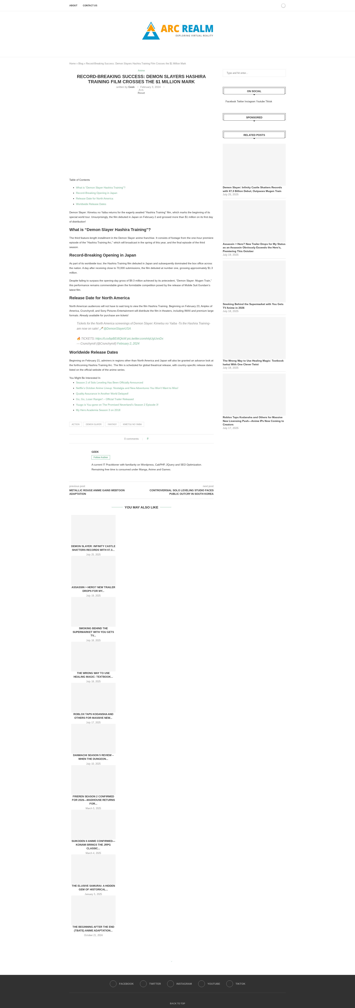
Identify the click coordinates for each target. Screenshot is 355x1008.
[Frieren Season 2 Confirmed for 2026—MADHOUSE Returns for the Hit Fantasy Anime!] (93, 780)
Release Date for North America (94, 198)
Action (76, 424)
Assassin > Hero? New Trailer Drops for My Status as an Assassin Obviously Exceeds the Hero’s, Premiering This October (254, 247)
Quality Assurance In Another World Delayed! (102, 393)
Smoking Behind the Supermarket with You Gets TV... (93, 632)
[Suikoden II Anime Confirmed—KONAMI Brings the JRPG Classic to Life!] (93, 824)
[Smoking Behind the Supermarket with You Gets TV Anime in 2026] (93, 612)
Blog (80, 63)
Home (72, 63)
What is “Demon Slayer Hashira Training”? (100, 187)
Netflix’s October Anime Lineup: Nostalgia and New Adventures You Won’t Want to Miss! (127, 388)
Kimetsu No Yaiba (132, 424)
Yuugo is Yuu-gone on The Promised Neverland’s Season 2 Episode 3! (117, 404)
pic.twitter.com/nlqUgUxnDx (145, 338)
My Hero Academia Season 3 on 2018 (98, 410)
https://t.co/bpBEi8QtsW (110, 338)
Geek (131, 86)
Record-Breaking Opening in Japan (96, 192)
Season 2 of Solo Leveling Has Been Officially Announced (109, 382)
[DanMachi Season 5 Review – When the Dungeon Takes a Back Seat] (93, 739)
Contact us (90, 5)
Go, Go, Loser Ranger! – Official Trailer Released (105, 399)
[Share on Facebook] (152, 438)
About (73, 5)
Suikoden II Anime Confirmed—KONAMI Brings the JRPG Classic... (93, 845)
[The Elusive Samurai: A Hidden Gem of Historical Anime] (93, 869)
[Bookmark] (277, 5)
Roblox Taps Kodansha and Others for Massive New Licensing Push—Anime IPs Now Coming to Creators (253, 421)
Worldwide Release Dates (91, 204)
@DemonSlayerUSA (117, 328)
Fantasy (112, 424)
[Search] (272, 5)
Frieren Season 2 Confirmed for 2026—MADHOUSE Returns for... (93, 800)
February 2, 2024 (128, 343)
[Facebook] (171, 48)
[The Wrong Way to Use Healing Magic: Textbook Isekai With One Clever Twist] (93, 656)
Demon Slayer (94, 424)
